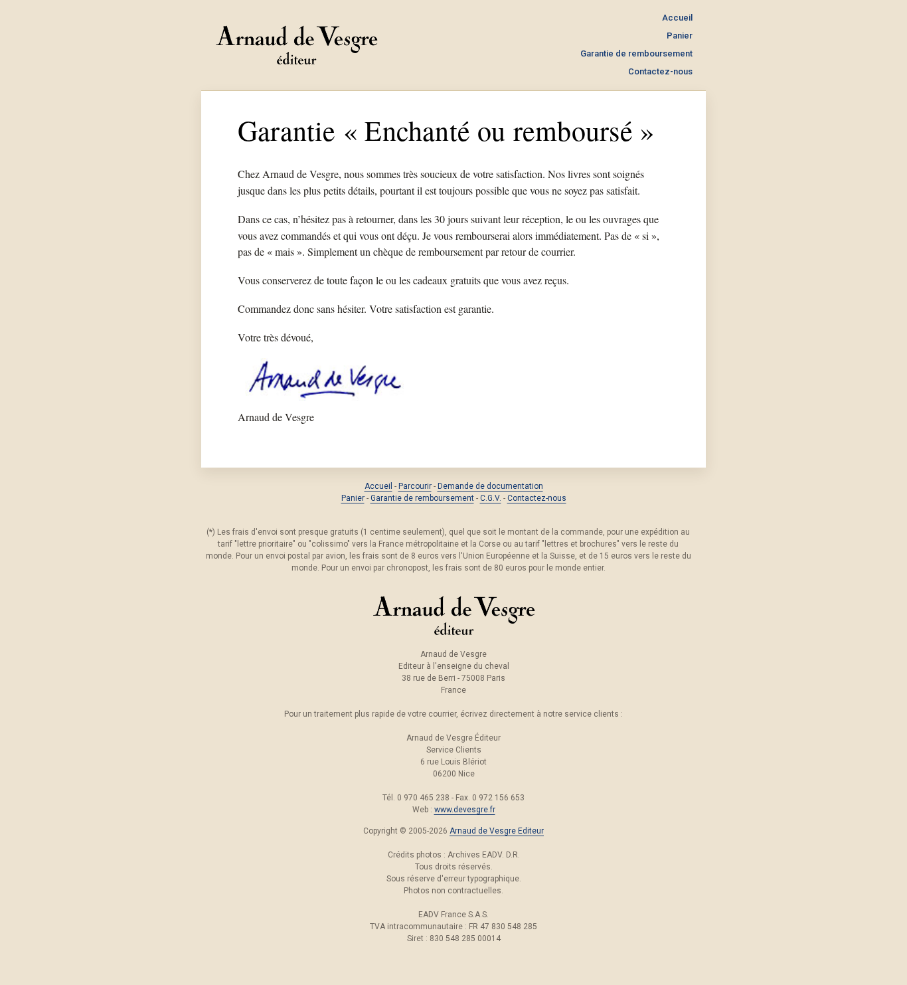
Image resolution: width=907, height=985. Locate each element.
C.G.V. (490, 498)
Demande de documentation (490, 486)
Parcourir (415, 486)
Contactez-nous (660, 71)
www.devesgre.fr (464, 809)
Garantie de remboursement (636, 53)
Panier (680, 36)
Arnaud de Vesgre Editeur (497, 831)
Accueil (677, 18)
